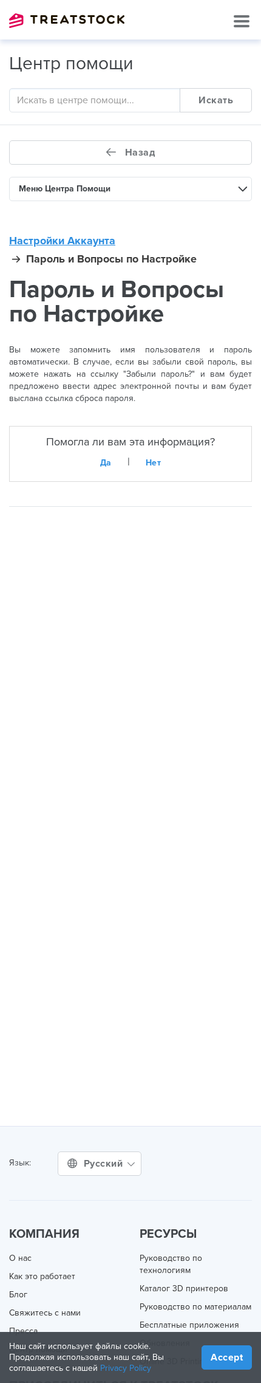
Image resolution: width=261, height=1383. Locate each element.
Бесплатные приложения (189, 1325)
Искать (215, 100)
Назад (138, 152)
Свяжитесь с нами (45, 1313)
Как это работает (42, 1276)
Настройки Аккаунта (62, 240)
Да (106, 463)
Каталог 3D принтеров (184, 1288)
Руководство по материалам (195, 1307)
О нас (20, 1258)
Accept (227, 1357)
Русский (105, 1164)
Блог (18, 1294)
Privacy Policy (125, 1368)
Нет (153, 463)
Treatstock (66, 20)
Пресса (23, 1331)
